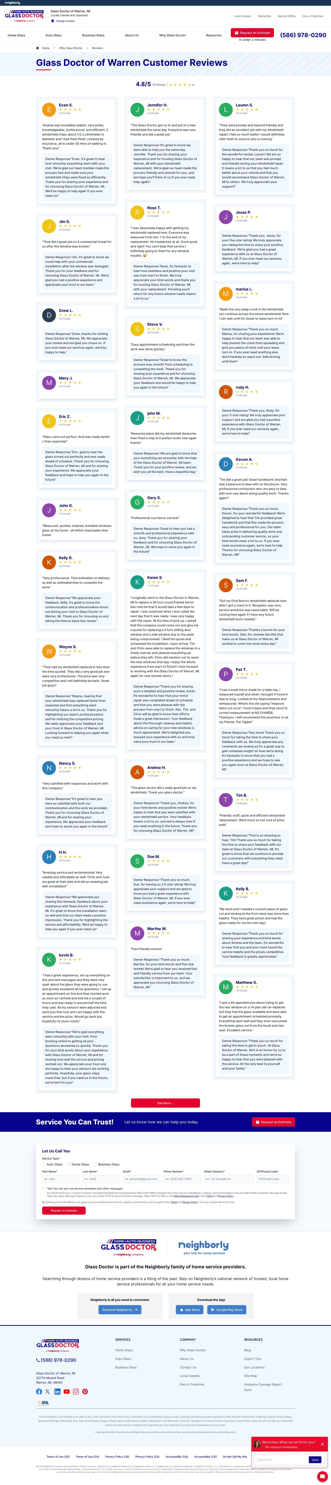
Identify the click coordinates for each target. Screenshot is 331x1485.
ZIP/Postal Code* (267, 1171)
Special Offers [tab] (287, 16)
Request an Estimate (276, 1122)
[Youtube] (67, 1392)
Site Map (250, 1376)
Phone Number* (174, 1171)
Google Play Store (229, 1310)
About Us (186, 1359)
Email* (127, 1171)
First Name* (49, 1171)
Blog (247, 1350)
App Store (192, 1310)
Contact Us (188, 1367)
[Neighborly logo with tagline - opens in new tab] (204, 1247)
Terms (209, 1196)
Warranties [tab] (264, 16)
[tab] (16, 35)
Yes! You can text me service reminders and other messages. (85, 1188)
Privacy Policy (226, 1196)
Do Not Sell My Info (235, 1456)
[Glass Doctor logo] (129, 1248)
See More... (165, 1103)
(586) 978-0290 (58, 1360)
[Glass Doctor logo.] (25, 16)
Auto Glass (54, 1164)
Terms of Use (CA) (87, 1456)
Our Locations (254, 1367)
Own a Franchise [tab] (312, 16)
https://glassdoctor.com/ (186, 1196)
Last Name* (90, 1171)
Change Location (65, 21)
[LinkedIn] (57, 1392)
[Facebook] (39, 1392)
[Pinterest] (85, 1392)
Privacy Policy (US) (117, 1456)
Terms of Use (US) (58, 1456)
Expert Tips (252, 1359)
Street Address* (214, 1171)
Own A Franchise (192, 1384)
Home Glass (80, 1164)
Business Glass (109, 1164)
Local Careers (190, 1376)
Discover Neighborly (117, 1310)
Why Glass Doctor (193, 1350)
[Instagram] (76, 1392)
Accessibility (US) (177, 1456)
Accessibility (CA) (205, 1456)
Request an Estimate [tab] (255, 33)
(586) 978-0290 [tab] (303, 35)
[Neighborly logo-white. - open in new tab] (12, 3)
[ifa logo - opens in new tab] (43, 1403)
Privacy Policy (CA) (147, 1456)
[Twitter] (48, 1392)
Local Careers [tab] (243, 16)
